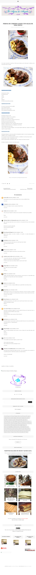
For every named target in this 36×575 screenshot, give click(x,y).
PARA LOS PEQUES (6, 428)
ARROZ (13, 416)
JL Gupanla (6, 204)
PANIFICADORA (26, 426)
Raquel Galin (6, 265)
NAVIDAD (33, 183)
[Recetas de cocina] (4, 548)
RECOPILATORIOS (14, 430)
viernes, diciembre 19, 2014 (14, 328)
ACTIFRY (5, 416)
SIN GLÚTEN (28, 430)
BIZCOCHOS (20, 416)
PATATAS (17, 428)
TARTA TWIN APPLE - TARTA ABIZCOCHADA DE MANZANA (11, 499)
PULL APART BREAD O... (25, 486)
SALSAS (24, 430)
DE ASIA (12, 419)
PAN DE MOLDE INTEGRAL (11, 514)
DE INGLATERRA (6, 421)
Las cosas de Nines (7, 308)
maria (5, 283)
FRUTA (30, 423)
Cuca (5, 337)
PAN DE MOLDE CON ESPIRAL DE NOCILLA (25, 514)
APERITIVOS (9, 416)
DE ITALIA (11, 421)
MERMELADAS (12, 426)
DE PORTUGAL (21, 421)
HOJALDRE (25, 500)
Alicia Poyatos (6, 299)
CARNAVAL (28, 416)
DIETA (10, 423)
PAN (22, 426)
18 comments (22, 27)
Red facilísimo (20, 430)
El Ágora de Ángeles (14, 566)
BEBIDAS (16, 416)
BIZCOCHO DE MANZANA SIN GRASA (11, 486)
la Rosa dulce (6, 197)
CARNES (30, 183)
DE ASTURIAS (16, 419)
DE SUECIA (25, 421)
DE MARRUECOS (16, 421)
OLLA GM (20, 426)
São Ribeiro (6, 240)
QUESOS (29, 428)
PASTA (14, 428)
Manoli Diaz (6, 289)
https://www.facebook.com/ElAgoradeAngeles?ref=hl (18, 177)
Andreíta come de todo (8, 256)
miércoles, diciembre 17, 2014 (14, 197)
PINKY (5, 273)
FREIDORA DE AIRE (25, 423)
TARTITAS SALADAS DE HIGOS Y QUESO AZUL (18, 451)
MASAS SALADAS (6, 426)
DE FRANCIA (21, 419)
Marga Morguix (6, 328)
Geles (5, 249)
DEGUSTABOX (6, 423)
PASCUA (11, 428)
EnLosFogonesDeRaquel (8, 232)
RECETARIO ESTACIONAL (7, 430)
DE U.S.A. (29, 421)
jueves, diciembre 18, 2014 (13, 265)
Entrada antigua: (26, 189)
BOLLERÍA (24, 416)
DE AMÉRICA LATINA (7, 419)
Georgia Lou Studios (27, 566)
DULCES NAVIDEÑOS (15, 423)
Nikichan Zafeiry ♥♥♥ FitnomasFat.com (11, 220)
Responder (5, 207)
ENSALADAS (20, 423)
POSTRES (25, 428)
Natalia (5, 210)
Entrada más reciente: (10, 189)
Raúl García (6, 319)
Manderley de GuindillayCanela (9, 348)
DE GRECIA (25, 419)
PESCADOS (21, 428)
